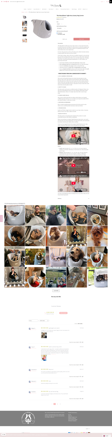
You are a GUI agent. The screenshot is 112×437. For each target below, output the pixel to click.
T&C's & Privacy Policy (72, 419)
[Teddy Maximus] (56, 5)
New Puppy (74, 9)
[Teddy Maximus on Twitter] (2, 1)
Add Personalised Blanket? (62, 31)
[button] (14, 215)
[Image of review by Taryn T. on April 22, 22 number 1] (44, 358)
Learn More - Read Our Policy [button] (41, 434)
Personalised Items (65, 9)
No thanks (60, 33)
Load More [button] (56, 290)
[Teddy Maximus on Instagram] (7, 1)
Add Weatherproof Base (61, 26)
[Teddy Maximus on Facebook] (3, 1)
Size (57, 21)
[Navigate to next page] (60, 404)
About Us (85, 9)
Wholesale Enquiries (72, 420)
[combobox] (33, 321)
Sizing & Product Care (72, 417)
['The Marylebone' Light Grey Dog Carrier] (41, 28)
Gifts (57, 9)
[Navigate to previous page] (52, 404)
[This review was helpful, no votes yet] (80, 342)
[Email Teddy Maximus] (8, 1)
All (26, 12)
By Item (29, 9)
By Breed (44, 9)
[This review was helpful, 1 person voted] (80, 376)
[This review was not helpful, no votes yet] (82, 342)
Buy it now (81, 39)
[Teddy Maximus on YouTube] (5, 1)
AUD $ (102, 1)
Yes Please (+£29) (61, 34)
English (107, 435)
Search (69, 414)
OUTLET (79, 9)
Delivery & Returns (72, 418)
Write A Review (63, 313)
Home (25, 9)
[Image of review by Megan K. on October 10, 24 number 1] (44, 335)
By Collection (36, 9)
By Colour (51, 9)
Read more (54, 354)
